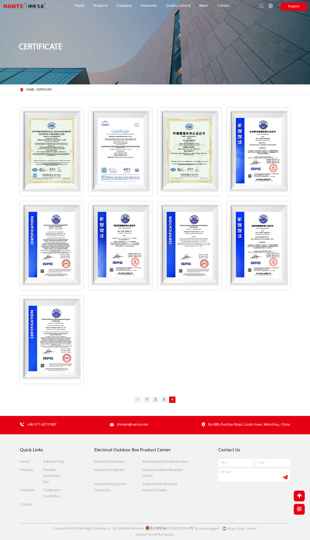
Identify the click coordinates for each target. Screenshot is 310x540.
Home (79, 6)
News (203, 6)
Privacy (251, 528)
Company (124, 6)
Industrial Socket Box (109, 470)
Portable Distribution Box (52, 476)
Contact (223, 6)
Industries (149, 6)
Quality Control (178, 6)
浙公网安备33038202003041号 (171, 528)
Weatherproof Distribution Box (165, 462)
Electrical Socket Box (109, 462)
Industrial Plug (53, 462)
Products (100, 6)
